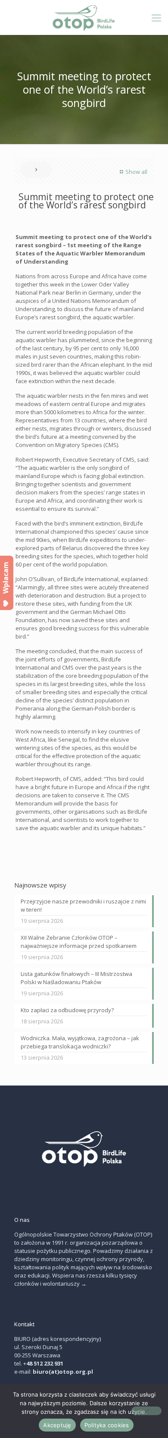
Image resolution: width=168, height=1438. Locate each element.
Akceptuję (57, 1425)
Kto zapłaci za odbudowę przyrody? (67, 1010)
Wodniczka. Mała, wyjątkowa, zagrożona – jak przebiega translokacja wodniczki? (80, 1042)
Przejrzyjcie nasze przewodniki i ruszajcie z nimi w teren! (83, 905)
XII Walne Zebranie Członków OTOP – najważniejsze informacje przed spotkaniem (79, 942)
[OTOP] (84, 17)
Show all (136, 172)
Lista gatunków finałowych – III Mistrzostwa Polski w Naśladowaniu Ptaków (76, 978)
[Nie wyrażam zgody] (146, 1411)
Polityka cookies (106, 1425)
